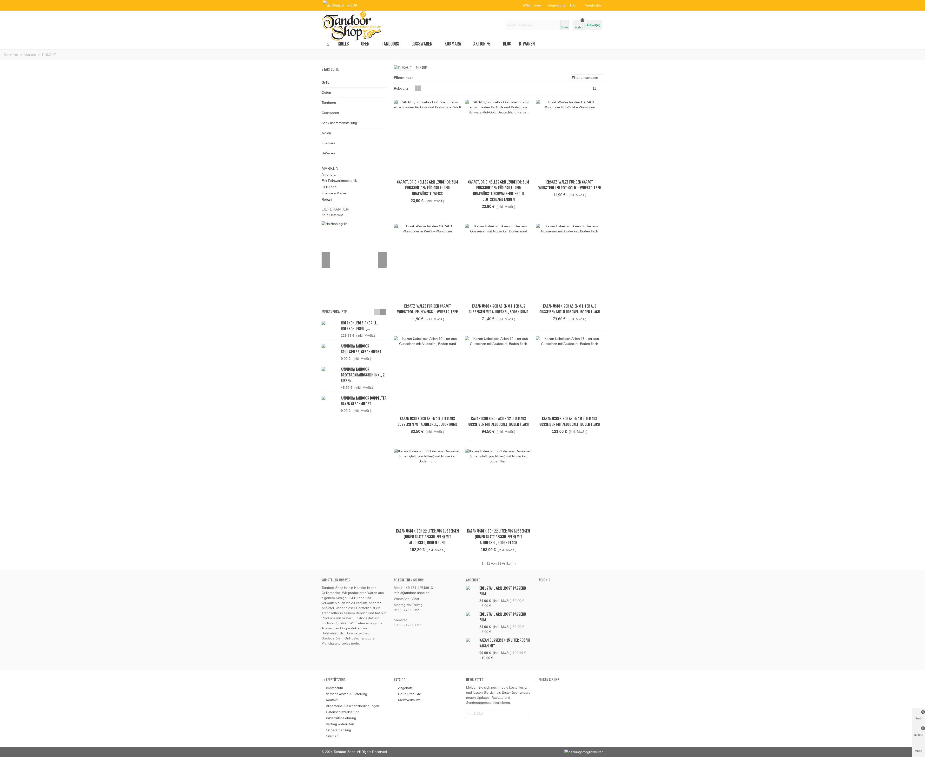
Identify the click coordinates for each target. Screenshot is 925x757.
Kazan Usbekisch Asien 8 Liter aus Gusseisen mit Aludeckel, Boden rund (498, 309)
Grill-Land (329, 187)
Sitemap (332, 736)
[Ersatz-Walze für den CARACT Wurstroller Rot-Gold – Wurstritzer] (569, 138)
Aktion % (482, 44)
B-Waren (527, 44)
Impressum (334, 688)
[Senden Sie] (523, 713)
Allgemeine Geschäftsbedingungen (352, 706)
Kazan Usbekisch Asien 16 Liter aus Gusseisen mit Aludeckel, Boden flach (569, 421)
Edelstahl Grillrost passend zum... (502, 591)
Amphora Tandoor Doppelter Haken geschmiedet (364, 401)
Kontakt (331, 700)
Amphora (329, 174)
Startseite (330, 69)
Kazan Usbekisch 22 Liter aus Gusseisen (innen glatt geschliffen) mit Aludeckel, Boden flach (498, 537)
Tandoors (390, 44)
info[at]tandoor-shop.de (411, 593)
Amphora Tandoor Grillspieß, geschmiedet (361, 349)
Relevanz (401, 88)
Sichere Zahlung (338, 730)
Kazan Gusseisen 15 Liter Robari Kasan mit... (504, 643)
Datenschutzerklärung (342, 712)
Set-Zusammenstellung (339, 123)
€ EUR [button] (352, 5)
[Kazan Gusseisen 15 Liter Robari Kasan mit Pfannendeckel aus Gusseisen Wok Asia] (471, 639)
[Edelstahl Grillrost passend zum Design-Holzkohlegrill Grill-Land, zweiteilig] (471, 613)
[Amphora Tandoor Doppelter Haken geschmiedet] (330, 397)
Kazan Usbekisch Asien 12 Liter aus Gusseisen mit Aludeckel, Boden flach (498, 421)
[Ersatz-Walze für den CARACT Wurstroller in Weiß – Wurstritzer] (427, 262)
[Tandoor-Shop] (352, 25)
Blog (507, 44)
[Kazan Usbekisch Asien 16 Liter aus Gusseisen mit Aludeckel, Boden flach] (569, 374)
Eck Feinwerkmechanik (339, 181)
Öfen (365, 44)
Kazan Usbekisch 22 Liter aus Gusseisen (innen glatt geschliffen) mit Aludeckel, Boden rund (427, 537)
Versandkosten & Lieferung (346, 694)
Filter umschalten (585, 77)
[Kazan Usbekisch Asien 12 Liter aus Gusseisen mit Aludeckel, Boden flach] (498, 374)
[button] (573, 5)
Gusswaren (421, 44)
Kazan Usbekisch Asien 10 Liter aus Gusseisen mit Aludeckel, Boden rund (427, 421)
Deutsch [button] (338, 5)
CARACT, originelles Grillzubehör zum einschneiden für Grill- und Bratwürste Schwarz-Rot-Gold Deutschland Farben (498, 191)
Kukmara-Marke (334, 193)
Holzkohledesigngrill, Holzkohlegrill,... (359, 326)
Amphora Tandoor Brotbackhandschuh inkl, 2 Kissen (363, 375)
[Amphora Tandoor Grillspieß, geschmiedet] (330, 345)
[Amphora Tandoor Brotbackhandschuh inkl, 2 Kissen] (330, 368)
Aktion (326, 133)
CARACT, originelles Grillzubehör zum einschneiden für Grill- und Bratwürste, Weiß (427, 188)
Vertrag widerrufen (340, 724)
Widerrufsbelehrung (341, 718)
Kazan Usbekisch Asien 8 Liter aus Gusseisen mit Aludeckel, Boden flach (569, 309)
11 (595, 88)
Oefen (326, 92)
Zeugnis (544, 580)
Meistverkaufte (334, 311)
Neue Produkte (409, 694)
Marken (330, 168)
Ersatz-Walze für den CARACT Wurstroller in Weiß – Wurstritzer (427, 309)
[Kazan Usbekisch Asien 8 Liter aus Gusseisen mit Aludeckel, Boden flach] (569, 262)
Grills (343, 44)
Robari (327, 199)
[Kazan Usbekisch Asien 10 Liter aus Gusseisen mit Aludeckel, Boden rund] (427, 374)
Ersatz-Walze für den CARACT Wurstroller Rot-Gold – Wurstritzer (569, 185)
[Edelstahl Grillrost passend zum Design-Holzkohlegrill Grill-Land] (471, 587)
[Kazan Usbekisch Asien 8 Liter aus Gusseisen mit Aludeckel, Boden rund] (498, 262)
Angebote (473, 580)
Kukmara (453, 44)
